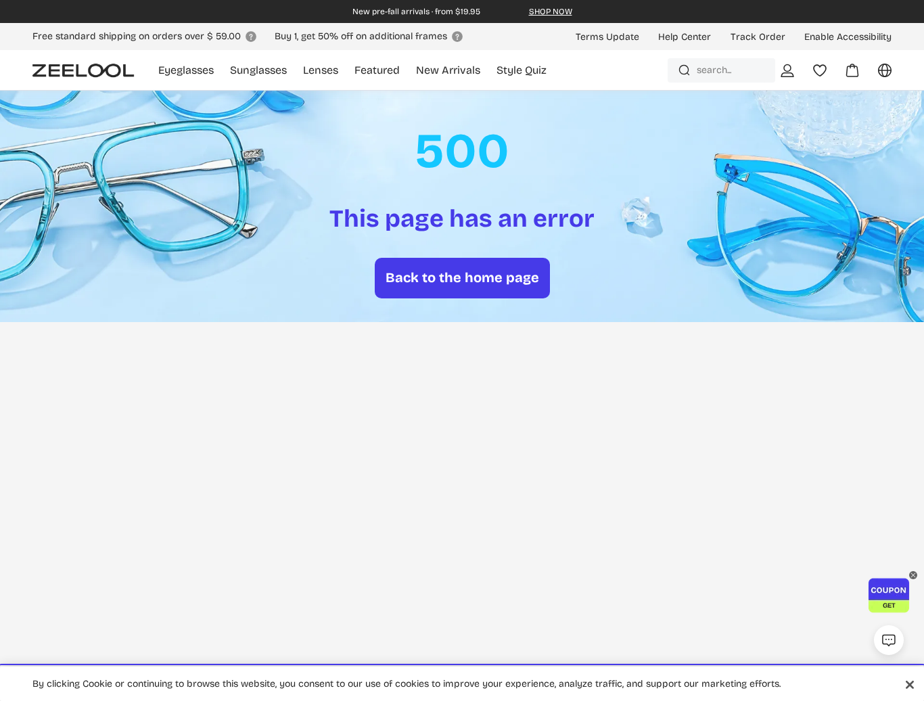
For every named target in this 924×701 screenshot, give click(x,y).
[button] (888, 595)
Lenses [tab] (320, 70)
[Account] (787, 70)
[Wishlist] (820, 70)
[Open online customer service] (889, 640)
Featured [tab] (377, 70)
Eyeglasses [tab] (186, 70)
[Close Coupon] (913, 575)
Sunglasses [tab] (258, 70)
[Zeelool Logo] (83, 70)
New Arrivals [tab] (448, 70)
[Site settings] (876, 75)
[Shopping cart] (844, 75)
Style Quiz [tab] (521, 70)
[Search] (684, 70)
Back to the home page (462, 277)
